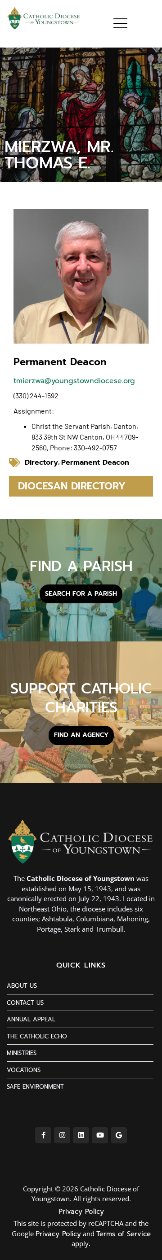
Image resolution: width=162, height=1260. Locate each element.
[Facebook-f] (43, 1135)
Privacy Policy (81, 1211)
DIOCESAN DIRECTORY (72, 486)
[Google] (119, 1135)
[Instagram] (62, 1135)
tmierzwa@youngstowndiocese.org (74, 380)
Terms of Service (123, 1234)
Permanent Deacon (95, 462)
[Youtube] (100, 1135)
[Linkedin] (81, 1135)
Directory (41, 462)
